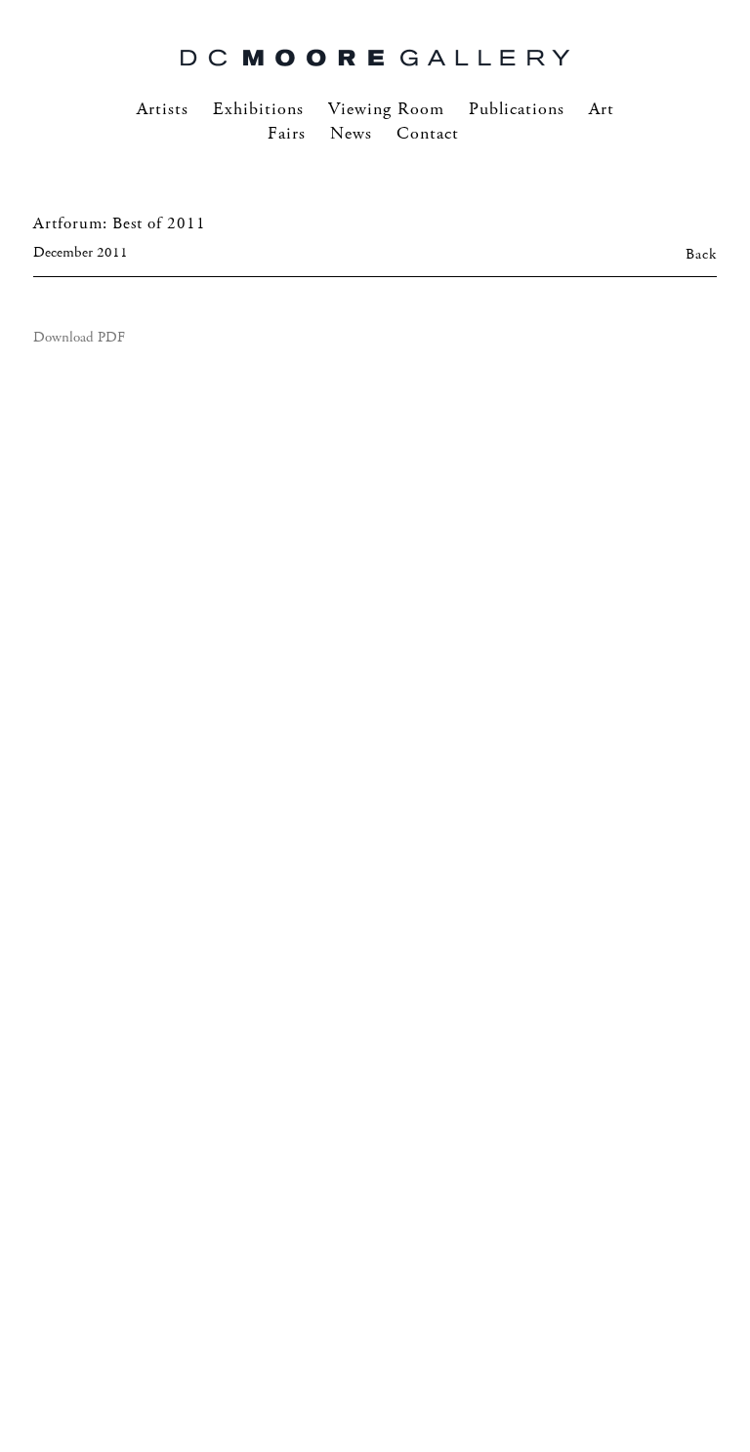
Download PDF (79, 337)
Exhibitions (258, 109)
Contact (427, 133)
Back (701, 254)
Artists (162, 109)
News (351, 133)
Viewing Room (386, 109)
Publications (516, 109)
